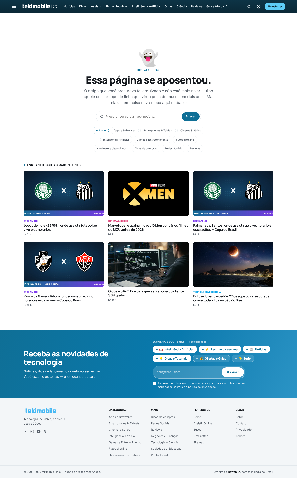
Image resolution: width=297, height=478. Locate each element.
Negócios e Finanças (164, 436)
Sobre (240, 417)
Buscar (191, 116)
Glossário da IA (217, 6)
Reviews (196, 6)
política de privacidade (202, 386)
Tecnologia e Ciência (164, 442)
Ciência (182, 6)
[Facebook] (26, 431)
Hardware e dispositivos (112, 148)
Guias (169, 6)
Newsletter (275, 6)
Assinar (233, 372)
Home (197, 417)
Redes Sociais (173, 148)
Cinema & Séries (190, 130)
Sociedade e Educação (166, 448)
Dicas (83, 6)
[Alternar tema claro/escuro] (258, 6)
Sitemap (198, 442)
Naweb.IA (234, 471)
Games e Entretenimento (152, 139)
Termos (240, 436)
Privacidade (244, 429)
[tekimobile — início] (39, 6)
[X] (45, 431)
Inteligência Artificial (146, 6)
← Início (101, 130)
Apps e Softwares (125, 130)
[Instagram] (32, 431)
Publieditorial (159, 455)
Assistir (96, 6)
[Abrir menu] (14, 6)
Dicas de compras (146, 148)
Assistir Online (202, 423)
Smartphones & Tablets (158, 130)
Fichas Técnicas (117, 6)
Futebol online (185, 139)
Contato (241, 423)
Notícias (69, 6)
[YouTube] (39, 431)
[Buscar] (249, 6)
